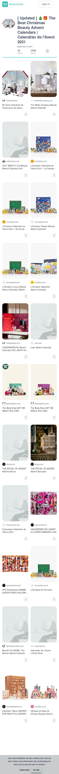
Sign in (46, 4)
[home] (12, 4)
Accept (36, 770)
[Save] (47, 51)
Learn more (24, 770)
